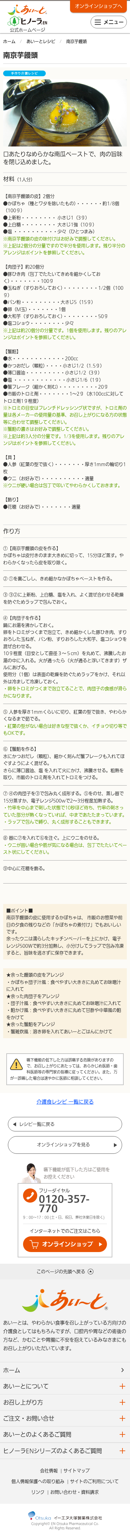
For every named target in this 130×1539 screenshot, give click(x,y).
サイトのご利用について (94, 1481)
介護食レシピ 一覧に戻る (65, 1101)
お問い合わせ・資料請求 (74, 1492)
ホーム (11, 1370)
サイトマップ (76, 1470)
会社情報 (49, 1470)
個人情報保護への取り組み (37, 1481)
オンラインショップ (67, 1244)
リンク (37, 1492)
